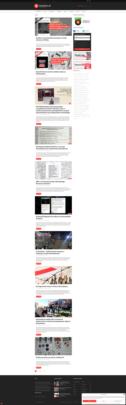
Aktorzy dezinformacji (77, 381)
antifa (84, 103)
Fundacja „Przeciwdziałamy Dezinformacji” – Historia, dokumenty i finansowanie (109, 403)
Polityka (45, 11)
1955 (76, 75)
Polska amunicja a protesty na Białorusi (50, 357)
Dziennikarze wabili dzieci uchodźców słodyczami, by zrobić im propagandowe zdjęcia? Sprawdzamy (53, 321)
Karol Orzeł (46, 255)
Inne (77, 384)
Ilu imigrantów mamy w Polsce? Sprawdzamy (52, 286)
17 (74, 75)
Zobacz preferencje (118, 401)
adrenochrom (87, 79)
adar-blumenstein (82, 79)
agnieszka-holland (82, 83)
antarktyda (80, 103)
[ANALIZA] (53, 26)
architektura (75, 110)
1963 (79, 75)
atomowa (85, 114)
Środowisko (71, 11)
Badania (77, 11)
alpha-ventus (76, 92)
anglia (75, 101)
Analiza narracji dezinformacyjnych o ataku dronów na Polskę (51, 39)
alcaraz (87, 88)
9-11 (84, 77)
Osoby (77, 386)
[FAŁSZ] (53, 60)
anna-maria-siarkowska (83, 101)
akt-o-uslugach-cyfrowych (77, 86)
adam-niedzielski (76, 79)
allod (87, 90)
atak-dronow (80, 112)
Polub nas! (77, 30)
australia (79, 116)
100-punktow (80, 73)
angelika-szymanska (87, 99)
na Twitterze (87, 31)
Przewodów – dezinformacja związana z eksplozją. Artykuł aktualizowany (50, 252)
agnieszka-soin (88, 83)
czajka (78, 118)
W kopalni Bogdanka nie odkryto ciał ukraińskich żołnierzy (53, 217)
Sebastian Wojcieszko (47, 114)
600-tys (81, 77)
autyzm (88, 116)
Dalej (40, 371)
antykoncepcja (81, 105)
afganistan (80, 81)
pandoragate (75, 73)
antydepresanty (76, 105)
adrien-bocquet (76, 81)
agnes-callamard (76, 83)
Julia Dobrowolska (47, 41)
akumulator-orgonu (76, 88)
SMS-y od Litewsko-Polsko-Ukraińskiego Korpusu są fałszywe (50, 182)
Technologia (59, 11)
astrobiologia (84, 110)
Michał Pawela (47, 359)
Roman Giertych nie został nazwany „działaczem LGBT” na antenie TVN (65, 394)
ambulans (82, 94)
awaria (75, 118)
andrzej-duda (76, 99)
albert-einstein (82, 88)
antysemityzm (76, 107)
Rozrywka (77, 389)
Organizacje (87, 384)
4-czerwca (75, 77)
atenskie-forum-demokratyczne (78, 114)
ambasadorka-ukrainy (77, 94)
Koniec (44, 371)
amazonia (88, 92)
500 (78, 77)
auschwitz (75, 116)
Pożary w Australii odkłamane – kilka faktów (65, 388)
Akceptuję (89, 401)
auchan (89, 114)
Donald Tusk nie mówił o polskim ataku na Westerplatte (51, 73)
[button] (124, 394)
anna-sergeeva (76, 103)
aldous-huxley (76, 90)
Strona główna (38, 11)
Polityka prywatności (90, 403)
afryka (84, 81)
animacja (78, 101)
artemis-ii (79, 110)
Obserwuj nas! (87, 30)
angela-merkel (81, 99)
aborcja (87, 77)
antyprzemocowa (87, 105)
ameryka (86, 94)
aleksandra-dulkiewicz (82, 90)
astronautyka (76, 112)
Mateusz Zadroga (47, 150)
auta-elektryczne (83, 116)
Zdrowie (65, 11)
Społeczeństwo (51, 11)
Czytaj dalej (39, 48)
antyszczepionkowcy (85, 107)
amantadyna (80, 92)
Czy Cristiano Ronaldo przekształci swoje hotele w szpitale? (65, 382)
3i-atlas (86, 75)
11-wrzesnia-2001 (86, 73)
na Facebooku (78, 31)
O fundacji (83, 11)
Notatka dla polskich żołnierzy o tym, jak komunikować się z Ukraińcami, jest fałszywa (52, 148)
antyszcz (80, 107)
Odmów (103, 401)
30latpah (82, 75)
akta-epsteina (84, 86)
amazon (84, 92)
